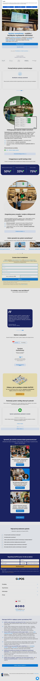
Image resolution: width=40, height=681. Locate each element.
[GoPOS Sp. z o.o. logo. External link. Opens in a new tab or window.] (4, 1)
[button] (37, 678)
